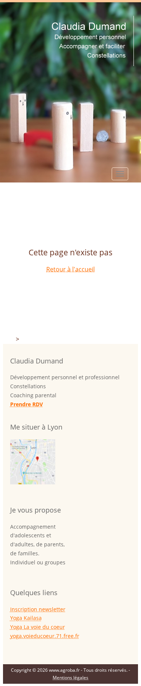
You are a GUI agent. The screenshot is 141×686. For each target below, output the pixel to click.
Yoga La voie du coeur (37, 626)
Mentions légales (70, 677)
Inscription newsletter (37, 609)
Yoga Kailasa (26, 617)
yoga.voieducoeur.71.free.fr (44, 635)
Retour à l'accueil (70, 269)
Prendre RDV (26, 404)
